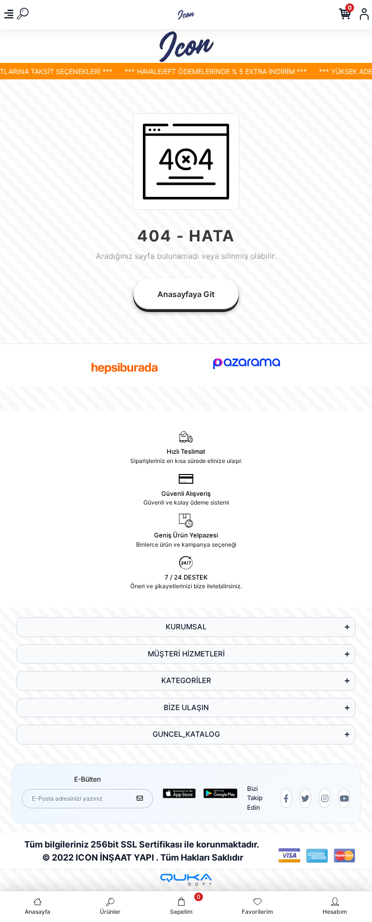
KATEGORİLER (186, 680)
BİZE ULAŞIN (186, 707)
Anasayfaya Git (186, 294)
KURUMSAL (186, 626)
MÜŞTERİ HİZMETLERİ (186, 653)
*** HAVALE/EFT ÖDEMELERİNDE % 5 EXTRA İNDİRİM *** (209, 71)
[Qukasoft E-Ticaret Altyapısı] (186, 880)
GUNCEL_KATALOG (186, 734)
